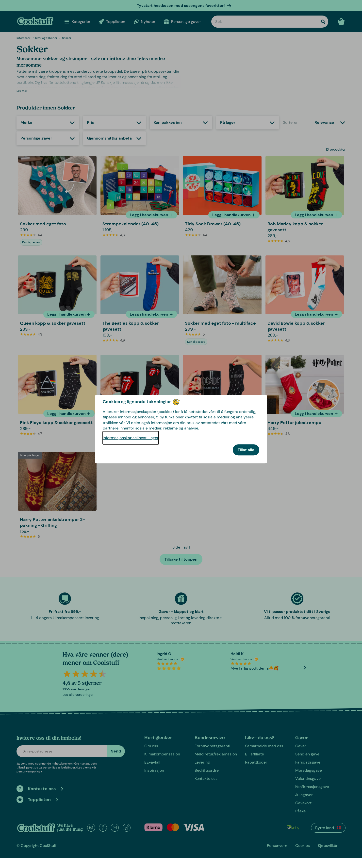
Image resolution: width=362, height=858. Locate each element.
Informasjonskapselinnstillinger (131, 437)
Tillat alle (246, 449)
